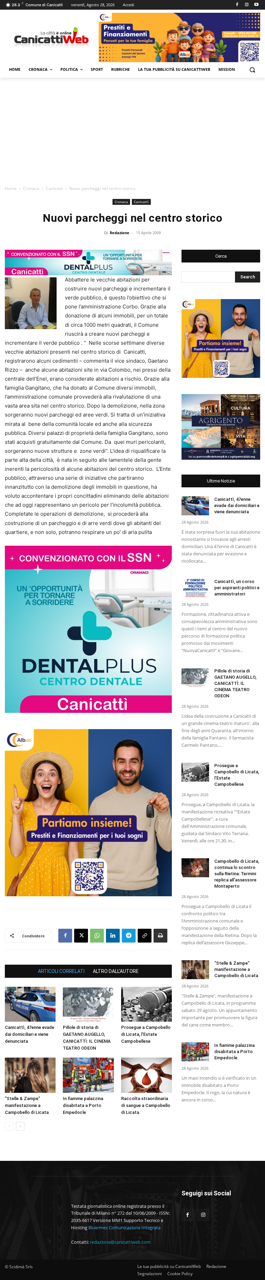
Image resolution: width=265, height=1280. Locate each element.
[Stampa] (160, 936)
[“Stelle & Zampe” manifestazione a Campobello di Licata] (30, 1075)
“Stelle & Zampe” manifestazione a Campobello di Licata (27, 1105)
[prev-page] (9, 1126)
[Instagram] (247, 5)
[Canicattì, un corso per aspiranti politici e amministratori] (195, 588)
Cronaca (31, 188)
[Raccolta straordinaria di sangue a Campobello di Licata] (146, 1075)
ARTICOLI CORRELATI (61, 971)
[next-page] (20, 1126)
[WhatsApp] (97, 936)
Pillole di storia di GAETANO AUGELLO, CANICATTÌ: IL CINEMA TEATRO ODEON (235, 683)
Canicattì (54, 188)
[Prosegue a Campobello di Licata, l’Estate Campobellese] (146, 1004)
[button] (252, 69)
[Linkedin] (113, 936)
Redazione (119, 232)
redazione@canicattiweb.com (120, 1242)
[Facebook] (237, 5)
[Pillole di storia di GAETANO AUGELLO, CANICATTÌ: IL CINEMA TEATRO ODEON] (88, 1004)
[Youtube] (256, 5)
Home (11, 188)
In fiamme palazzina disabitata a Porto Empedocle (83, 1105)
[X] (81, 936)
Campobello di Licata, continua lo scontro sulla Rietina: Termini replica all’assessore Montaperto (236, 874)
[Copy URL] (144, 936)
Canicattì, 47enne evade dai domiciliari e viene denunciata (29, 1034)
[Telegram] (129, 936)
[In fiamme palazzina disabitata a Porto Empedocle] (88, 1075)
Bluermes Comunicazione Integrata (124, 1227)
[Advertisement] (132, 129)
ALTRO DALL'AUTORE (116, 971)
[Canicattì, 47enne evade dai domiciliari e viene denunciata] (30, 1004)
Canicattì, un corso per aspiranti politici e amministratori (236, 587)
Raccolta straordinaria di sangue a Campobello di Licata (145, 1105)
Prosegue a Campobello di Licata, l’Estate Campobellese (145, 1034)
